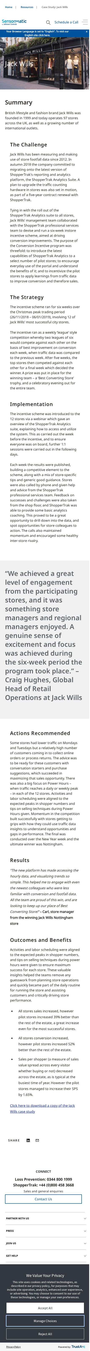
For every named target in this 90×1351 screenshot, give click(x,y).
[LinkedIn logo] (28, 1140)
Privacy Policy (13, 1346)
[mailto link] (37, 1140)
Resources (27, 7)
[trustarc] (78, 1347)
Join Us (11, 1243)
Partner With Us (17, 1218)
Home (8, 7)
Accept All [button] (45, 1308)
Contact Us (43, 1199)
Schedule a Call (66, 22)
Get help (12, 1256)
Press (10, 1231)
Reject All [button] (45, 1334)
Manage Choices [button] (45, 1321)
